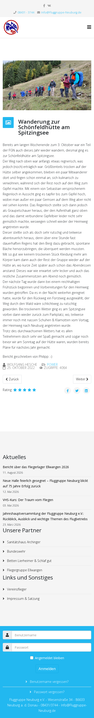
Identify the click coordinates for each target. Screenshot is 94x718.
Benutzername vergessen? (48, 681)
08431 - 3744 (26, 12)
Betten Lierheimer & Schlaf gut (29, 561)
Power (52, 364)
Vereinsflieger (16, 589)
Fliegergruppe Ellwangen (24, 570)
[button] (9, 85)
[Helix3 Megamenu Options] (89, 27)
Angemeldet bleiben (49, 658)
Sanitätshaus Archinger (23, 542)
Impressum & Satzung (22, 598)
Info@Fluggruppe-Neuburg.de (61, 12)
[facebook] (44, 5)
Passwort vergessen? (48, 692)
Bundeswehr (15, 551)
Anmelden (47, 668)
